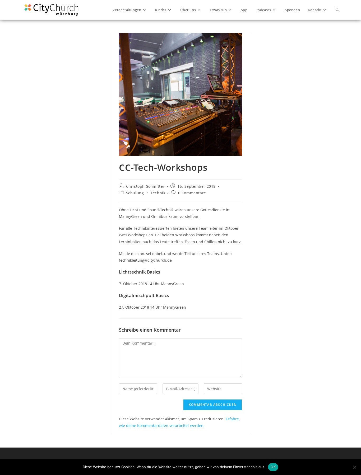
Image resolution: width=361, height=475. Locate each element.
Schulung (135, 192)
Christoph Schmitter (145, 186)
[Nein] (354, 467)
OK (273, 467)
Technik (157, 192)
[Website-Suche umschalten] (337, 10)
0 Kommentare (192, 192)
